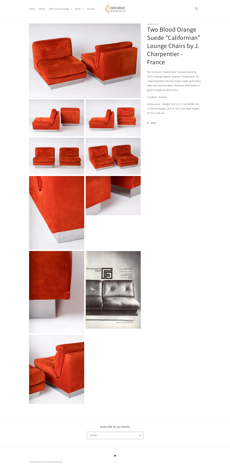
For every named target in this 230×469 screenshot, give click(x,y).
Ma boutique (40, 462)
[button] (60, 8)
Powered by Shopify (54, 462)
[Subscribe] (139, 435)
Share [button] (153, 122)
